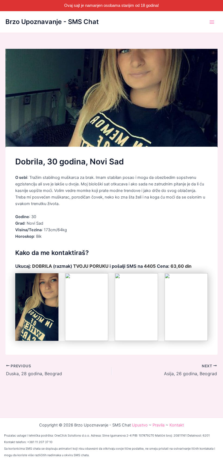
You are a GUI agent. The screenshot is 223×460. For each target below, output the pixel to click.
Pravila (159, 425)
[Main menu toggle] (212, 22)
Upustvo (140, 425)
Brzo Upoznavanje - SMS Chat (52, 22)
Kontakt (176, 425)
